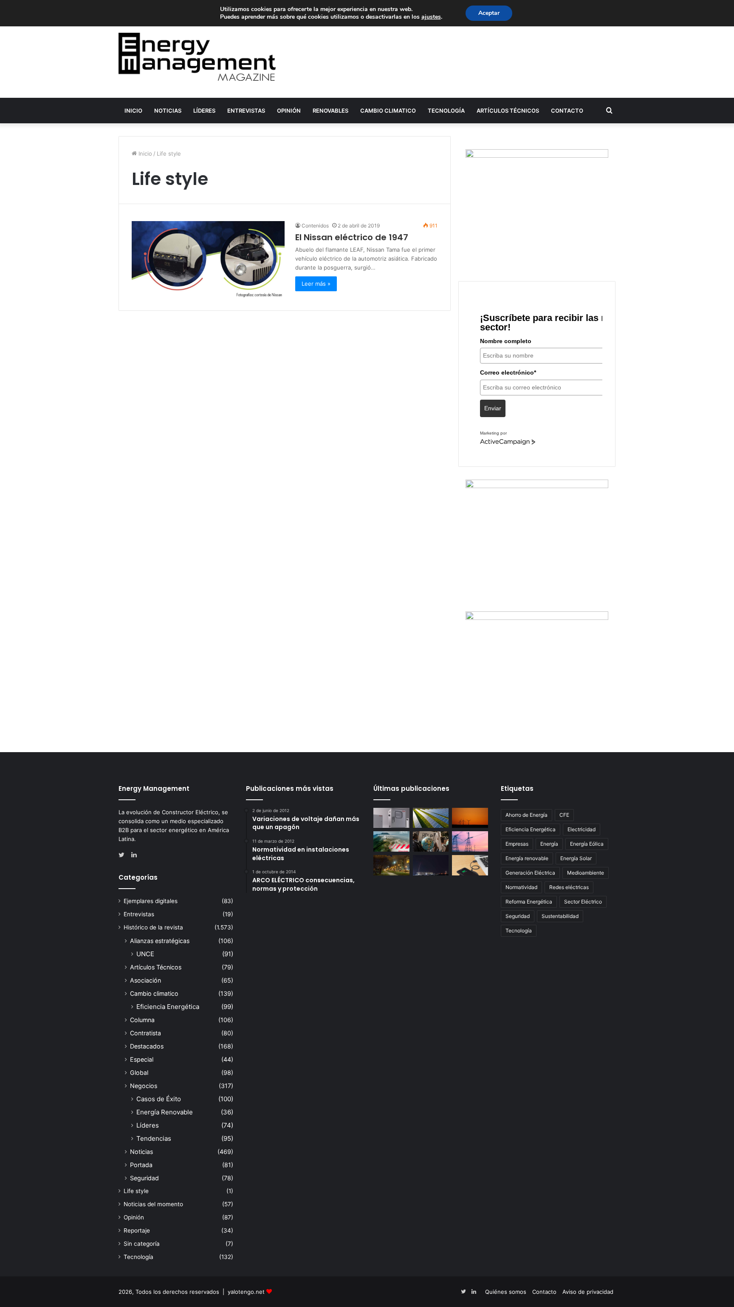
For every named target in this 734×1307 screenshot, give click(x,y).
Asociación (145, 980)
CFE (564, 815)
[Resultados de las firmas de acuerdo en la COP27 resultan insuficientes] (431, 841)
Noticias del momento (153, 1204)
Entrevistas (246, 110)
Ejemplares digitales (151, 901)
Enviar (492, 408)
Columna (142, 1019)
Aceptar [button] (489, 13)
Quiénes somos (505, 1291)
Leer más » (316, 283)
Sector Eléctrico (583, 901)
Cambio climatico (388, 110)
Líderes (204, 110)
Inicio (133, 110)
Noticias (167, 110)
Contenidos (315, 225)
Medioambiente (585, 872)
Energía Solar (576, 858)
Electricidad (581, 829)
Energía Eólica (587, 844)
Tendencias (153, 1138)
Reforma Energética (528, 901)
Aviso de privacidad (587, 1291)
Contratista (145, 1033)
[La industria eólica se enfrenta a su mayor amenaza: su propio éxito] (470, 818)
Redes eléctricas (569, 887)
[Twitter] (124, 855)
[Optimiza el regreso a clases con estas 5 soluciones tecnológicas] (470, 865)
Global (139, 1072)
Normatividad (521, 887)
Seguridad (144, 1178)
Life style (136, 1191)
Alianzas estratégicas (159, 940)
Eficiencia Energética (167, 1007)
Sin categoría (142, 1243)
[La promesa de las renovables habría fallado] (431, 818)
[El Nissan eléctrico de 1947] (208, 259)
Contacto (567, 110)
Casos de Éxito (158, 1099)
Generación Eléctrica (530, 872)
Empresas (516, 844)
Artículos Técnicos (508, 110)
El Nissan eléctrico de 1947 (351, 237)
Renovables (330, 110)
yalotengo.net (246, 1291)
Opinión (289, 110)
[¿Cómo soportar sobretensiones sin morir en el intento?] (431, 865)
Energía (549, 844)
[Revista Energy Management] (197, 57)
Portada (141, 1164)
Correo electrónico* (508, 372)
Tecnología (446, 110)
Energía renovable (526, 858)
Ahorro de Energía (526, 815)
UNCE (145, 954)
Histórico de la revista (153, 927)
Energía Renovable (164, 1112)
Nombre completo (505, 341)
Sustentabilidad (560, 916)
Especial (141, 1059)
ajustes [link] (431, 17)
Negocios (143, 1085)
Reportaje (137, 1230)
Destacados (147, 1046)
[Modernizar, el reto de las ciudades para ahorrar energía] (391, 865)
